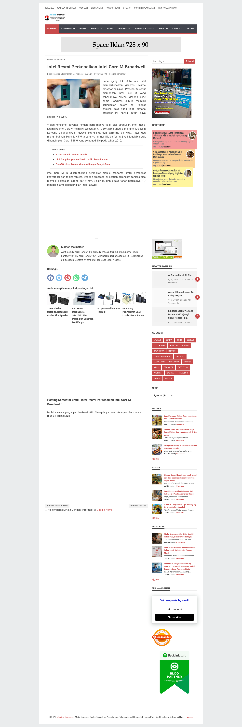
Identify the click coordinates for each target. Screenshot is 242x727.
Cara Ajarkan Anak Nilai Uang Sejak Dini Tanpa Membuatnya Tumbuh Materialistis (167, 154)
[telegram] (84, 277)
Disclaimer (97, 8)
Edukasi (95, 29)
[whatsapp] (76, 277)
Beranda (49, 8)
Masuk (190, 717)
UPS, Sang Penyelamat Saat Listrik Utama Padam (82, 159)
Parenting (183, 367)
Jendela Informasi (66, 8)
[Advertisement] (96, 213)
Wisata (190, 29)
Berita (83, 29)
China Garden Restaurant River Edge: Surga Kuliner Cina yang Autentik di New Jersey (180, 432)
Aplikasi (157, 340)
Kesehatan (174, 362)
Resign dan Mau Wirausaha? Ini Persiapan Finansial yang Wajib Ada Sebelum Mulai (168, 173)
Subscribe (174, 617)
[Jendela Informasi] (55, 17)
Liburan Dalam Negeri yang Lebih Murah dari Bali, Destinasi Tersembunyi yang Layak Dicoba (180, 478)
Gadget (185, 345)
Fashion (174, 345)
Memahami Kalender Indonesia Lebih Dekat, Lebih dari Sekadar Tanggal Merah (179, 550)
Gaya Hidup (66, 29)
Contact (83, 8)
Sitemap (127, 8)
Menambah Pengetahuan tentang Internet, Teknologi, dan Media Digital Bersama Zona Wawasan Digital (179, 566)
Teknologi (183, 373)
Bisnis (110, 29)
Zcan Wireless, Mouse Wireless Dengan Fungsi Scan (83, 164)
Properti (122, 29)
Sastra (176, 29)
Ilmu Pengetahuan (144, 29)
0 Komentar (180, 424)
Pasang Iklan (113, 8)
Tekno (162, 29)
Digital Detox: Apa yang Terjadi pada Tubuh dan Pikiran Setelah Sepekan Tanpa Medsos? (170, 136)
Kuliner (187, 362)
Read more (167, 147)
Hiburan (172, 351)
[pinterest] (67, 277)
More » (156, 458)
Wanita (157, 378)
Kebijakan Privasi (167, 8)
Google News (104, 509)
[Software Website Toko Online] (167, 257)
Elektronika (159, 345)
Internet (180, 356)
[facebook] (50, 277)
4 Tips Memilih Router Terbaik (71, 154)
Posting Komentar (117, 74)
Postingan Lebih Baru (57, 506)
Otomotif (168, 367)
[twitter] (59, 277)
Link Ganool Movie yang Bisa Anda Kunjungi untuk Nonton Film (180, 314)
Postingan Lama (138, 506)
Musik (156, 367)
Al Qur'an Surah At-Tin (179, 275)
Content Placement (144, 8)
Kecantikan (159, 362)
